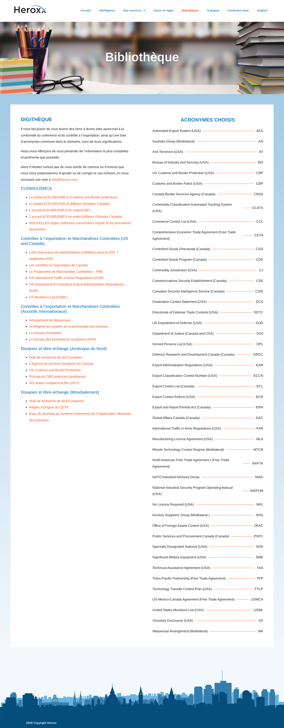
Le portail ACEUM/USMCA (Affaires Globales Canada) (69, 203)
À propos (213, 10)
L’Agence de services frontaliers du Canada (61, 363)
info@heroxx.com (64, 179)
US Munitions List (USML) (48, 297)
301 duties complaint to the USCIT (54, 383)
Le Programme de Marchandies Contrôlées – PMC (66, 271)
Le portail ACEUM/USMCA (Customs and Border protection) (73, 197)
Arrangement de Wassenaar (49, 320)
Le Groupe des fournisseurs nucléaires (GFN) (62, 339)
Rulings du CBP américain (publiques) (57, 376)
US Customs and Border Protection (55, 370)
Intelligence (107, 10)
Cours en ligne (163, 10)
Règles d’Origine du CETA (48, 407)
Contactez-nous (238, 10)
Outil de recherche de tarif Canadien (55, 357)
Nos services (132, 10)
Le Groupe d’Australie (45, 333)
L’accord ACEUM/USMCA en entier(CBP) (59, 210)
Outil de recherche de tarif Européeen (56, 401)
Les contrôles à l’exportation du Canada (58, 265)
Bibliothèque (190, 10)
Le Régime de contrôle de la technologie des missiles (68, 326)
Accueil (85, 10)
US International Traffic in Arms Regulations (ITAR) (66, 278)
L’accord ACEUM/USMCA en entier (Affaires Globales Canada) (75, 216)
